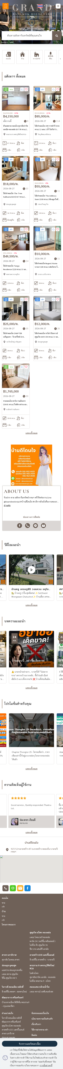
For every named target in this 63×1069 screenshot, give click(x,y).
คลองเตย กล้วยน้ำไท (40, 986)
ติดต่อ (34, 1035)
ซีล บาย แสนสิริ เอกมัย (39, 948)
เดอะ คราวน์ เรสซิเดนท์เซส (41, 991)
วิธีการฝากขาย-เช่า (39, 1029)
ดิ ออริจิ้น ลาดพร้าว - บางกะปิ (42, 959)
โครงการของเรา (9, 924)
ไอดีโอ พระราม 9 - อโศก (40, 980)
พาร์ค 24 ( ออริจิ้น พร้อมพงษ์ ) (42, 941)
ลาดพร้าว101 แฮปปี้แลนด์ (42, 954)
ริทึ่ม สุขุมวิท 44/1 (9, 977)
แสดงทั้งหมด (31, 433)
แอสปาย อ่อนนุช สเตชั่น (12, 970)
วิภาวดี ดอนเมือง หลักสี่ (12, 986)
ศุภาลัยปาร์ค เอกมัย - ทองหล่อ (43, 977)
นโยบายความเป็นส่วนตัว (42, 1018)
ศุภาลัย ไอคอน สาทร (10, 959)
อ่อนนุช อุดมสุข (9, 965)
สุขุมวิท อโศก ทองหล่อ (40, 932)
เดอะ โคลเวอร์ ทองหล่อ (40, 937)
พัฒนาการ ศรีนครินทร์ (12, 997)
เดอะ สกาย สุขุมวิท (10, 974)
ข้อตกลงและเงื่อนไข (40, 1013)
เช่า (3, 906)
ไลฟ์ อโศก (34, 973)
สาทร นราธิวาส (9, 954)
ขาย (3, 902)
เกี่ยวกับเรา (36, 1024)
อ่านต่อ (7, 505)
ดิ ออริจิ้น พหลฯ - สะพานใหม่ (14, 991)
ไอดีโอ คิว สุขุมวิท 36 (39, 945)
